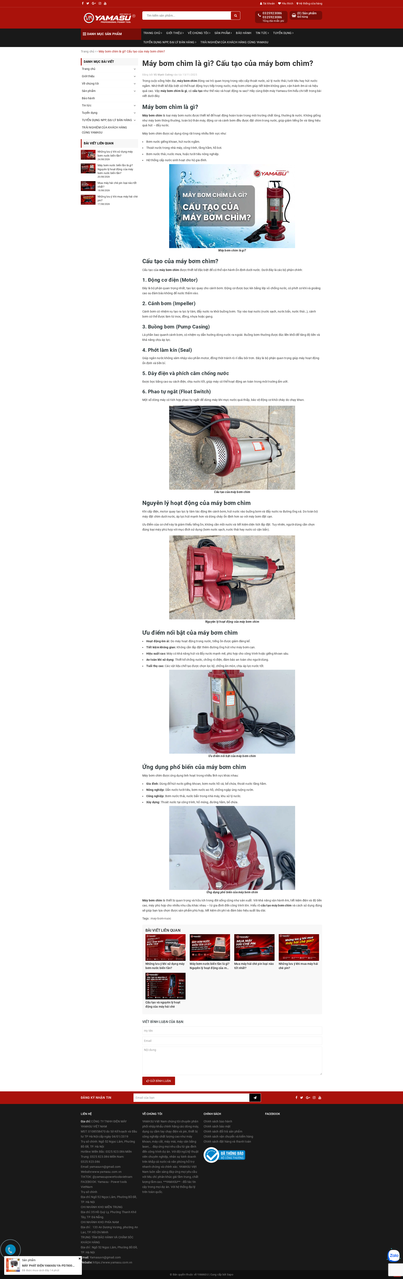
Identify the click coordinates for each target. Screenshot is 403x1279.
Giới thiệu (174, 33)
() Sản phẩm (307, 14)
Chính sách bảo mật (217, 1126)
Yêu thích (287, 3)
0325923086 (272, 13)
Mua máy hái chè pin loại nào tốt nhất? (254, 966)
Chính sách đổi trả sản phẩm (223, 1131)
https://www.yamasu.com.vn (112, 1262)
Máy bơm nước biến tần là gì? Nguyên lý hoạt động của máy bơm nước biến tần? (210, 966)
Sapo (230, 1274)
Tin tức (262, 33)
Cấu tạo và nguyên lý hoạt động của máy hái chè (163, 1004)
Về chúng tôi (198, 33)
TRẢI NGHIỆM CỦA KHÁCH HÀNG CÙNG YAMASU (234, 42)
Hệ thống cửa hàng (310, 3)
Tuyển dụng (282, 33)
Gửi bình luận (160, 1081)
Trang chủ (152, 33)
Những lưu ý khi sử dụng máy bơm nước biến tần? (165, 966)
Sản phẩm (223, 33)
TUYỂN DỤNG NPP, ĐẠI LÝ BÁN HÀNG (169, 42)
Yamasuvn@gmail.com (105, 1257)
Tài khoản (268, 3)
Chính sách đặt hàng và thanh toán (227, 1141)
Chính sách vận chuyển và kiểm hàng (228, 1136)
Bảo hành (243, 33)
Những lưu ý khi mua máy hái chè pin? (298, 966)
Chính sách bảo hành (218, 1121)
